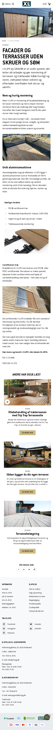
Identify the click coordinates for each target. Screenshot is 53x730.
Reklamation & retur (37, 596)
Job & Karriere (7, 596)
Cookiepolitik (34, 607)
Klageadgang (34, 600)
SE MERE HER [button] (27, 433)
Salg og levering (35, 593)
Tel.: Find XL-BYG (9, 656)
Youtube (37, 624)
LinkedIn (37, 628)
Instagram (11, 628)
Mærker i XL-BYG (9, 607)
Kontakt (5, 589)
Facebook (11, 624)
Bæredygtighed (8, 604)
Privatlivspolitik (35, 604)
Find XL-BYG (7, 593)
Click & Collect (34, 589)
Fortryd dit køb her (36, 611)
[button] (18, 569)
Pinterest (11, 633)
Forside (4, 41)
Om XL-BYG (6, 600)
